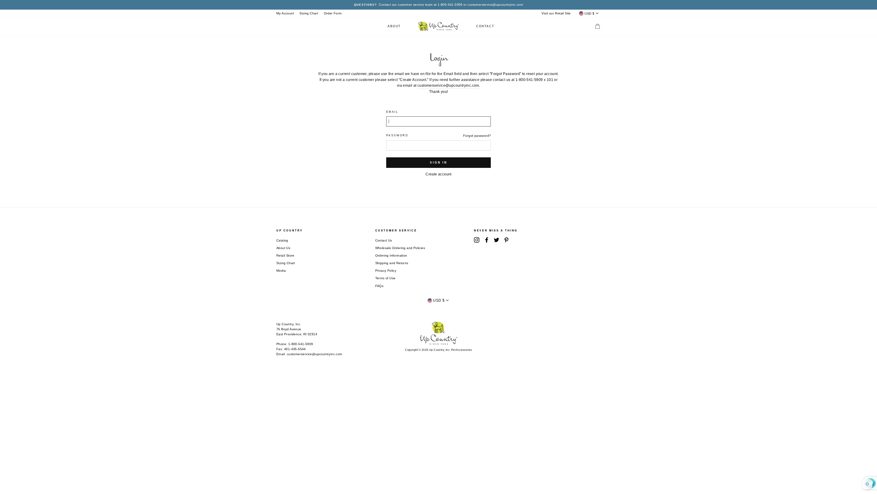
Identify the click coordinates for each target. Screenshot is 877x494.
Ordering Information (391, 255)
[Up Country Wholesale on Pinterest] (506, 240)
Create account (438, 174)
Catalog (282, 240)
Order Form (333, 13)
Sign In (438, 162)
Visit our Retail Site (556, 13)
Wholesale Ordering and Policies (400, 248)
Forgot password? (477, 135)
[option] (438, 4)
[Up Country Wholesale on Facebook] (486, 240)
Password (397, 135)
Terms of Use (385, 278)
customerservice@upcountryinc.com (448, 85)
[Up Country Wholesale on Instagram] (476, 240)
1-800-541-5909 (300, 344)
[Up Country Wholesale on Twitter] (496, 240)
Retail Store (285, 255)
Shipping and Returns (391, 263)
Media (281, 270)
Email (392, 111)
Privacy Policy (385, 270)
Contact (485, 26)
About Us (283, 248)
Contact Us (383, 240)
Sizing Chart (308, 13)
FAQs (379, 286)
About (394, 26)
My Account (285, 13)
